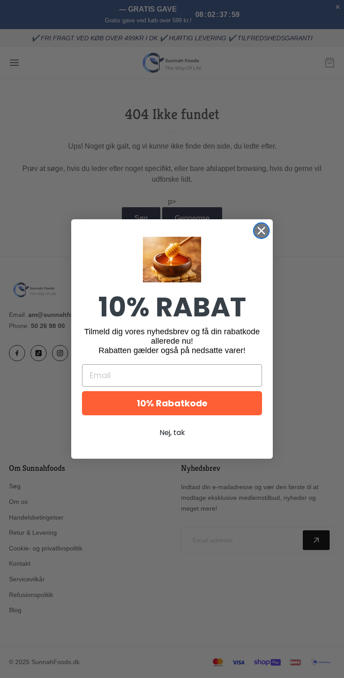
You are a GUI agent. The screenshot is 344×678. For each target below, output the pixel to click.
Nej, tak (172, 432)
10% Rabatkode (172, 403)
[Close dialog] (261, 231)
